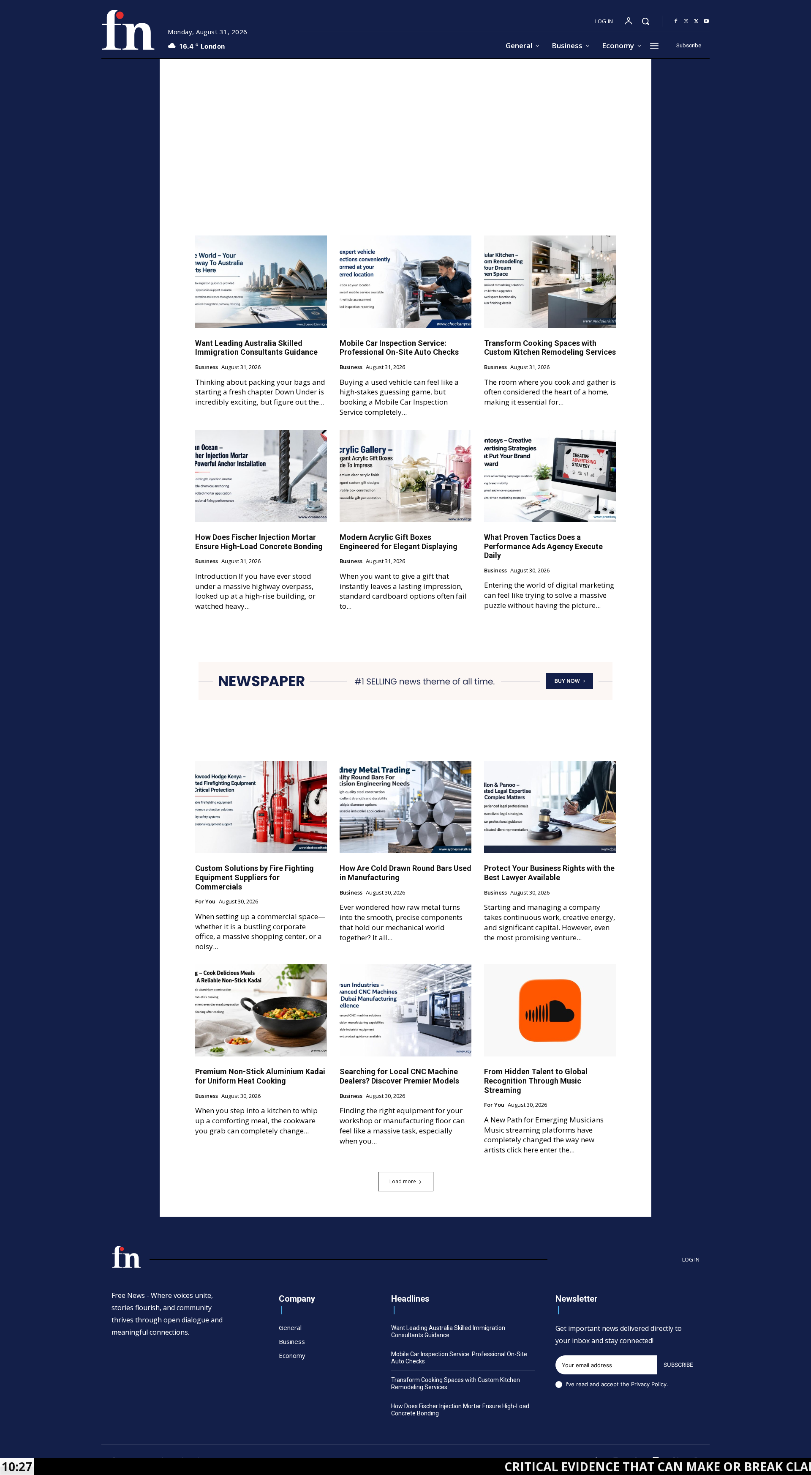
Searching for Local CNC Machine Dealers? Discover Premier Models (399, 1076)
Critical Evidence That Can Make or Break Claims (592, 1467)
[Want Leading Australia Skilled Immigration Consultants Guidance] (261, 281)
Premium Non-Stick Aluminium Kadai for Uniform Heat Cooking (260, 1076)
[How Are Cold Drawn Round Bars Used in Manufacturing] (405, 807)
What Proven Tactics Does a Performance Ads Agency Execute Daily (543, 546)
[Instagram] (686, 21)
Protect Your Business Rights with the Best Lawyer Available (549, 873)
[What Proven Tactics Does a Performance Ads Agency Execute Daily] (550, 476)
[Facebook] (676, 21)
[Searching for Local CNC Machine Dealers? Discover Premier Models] (405, 1010)
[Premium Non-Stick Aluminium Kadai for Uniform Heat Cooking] (261, 1010)
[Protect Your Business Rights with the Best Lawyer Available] (550, 807)
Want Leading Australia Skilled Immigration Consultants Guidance (256, 348)
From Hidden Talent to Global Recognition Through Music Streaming (536, 1080)
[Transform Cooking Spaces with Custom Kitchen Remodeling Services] (550, 281)
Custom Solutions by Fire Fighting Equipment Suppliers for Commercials (254, 877)
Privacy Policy (649, 1384)
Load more (402, 1181)
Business (206, 367)
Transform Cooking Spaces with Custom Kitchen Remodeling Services (550, 348)
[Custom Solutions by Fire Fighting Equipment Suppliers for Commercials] (261, 807)
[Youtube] (706, 21)
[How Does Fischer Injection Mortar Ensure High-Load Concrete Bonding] (261, 476)
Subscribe (678, 1364)
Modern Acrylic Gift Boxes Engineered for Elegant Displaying (398, 542)
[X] (696, 21)
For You (205, 901)
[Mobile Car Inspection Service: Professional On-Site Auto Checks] (405, 281)
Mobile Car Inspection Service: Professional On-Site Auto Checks (399, 348)
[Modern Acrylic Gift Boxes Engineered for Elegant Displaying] (405, 476)
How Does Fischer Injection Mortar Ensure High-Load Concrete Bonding (259, 542)
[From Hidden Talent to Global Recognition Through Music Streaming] (550, 1010)
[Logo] (128, 30)
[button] (645, 21)
